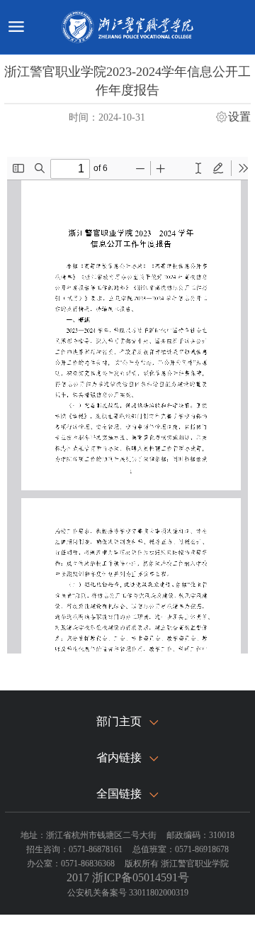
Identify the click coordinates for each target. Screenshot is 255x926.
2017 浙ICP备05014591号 (128, 877)
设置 (239, 117)
